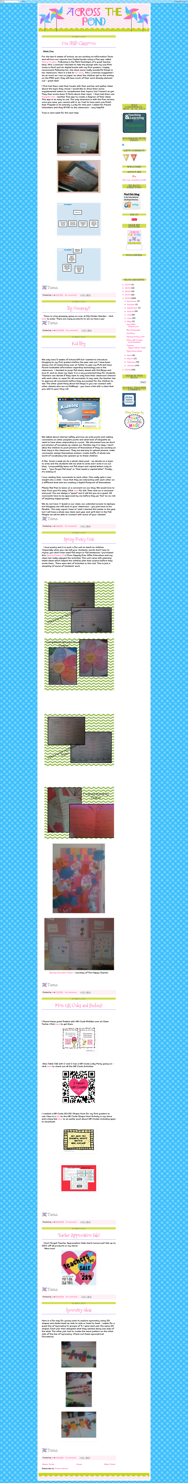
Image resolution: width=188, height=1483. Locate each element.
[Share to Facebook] (87, 295)
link (58, 1116)
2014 (128, 295)
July (129, 315)
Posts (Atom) (61, 1468)
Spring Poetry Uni (56, 555)
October (131, 304)
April (129, 355)
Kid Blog (79, 343)
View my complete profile (134, 180)
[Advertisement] (134, 68)
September (132, 308)
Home (79, 1464)
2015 (128, 291)
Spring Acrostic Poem (61, 972)
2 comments (71, 1458)
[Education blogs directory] (131, 209)
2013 (128, 298)
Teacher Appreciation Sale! (79, 1235)
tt (53, 295)
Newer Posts (48, 1464)
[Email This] (81, 295)
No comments (71, 295)
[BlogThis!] (83, 295)
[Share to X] (85, 295)
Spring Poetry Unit (79, 539)
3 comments (71, 1222)
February (131, 362)
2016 (128, 288)
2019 (128, 285)
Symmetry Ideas (79, 1310)
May (129, 321)
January (131, 365)
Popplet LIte (48, 97)
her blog (79, 73)
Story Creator (49, 62)
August (130, 311)
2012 (128, 370)
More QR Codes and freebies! (78, 1005)
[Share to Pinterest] (90, 295)
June (129, 318)
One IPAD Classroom (79, 43)
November (132, 301)
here (44, 319)
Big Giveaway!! (78, 308)
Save (135, 219)
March (130, 359)
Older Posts (109, 1464)
